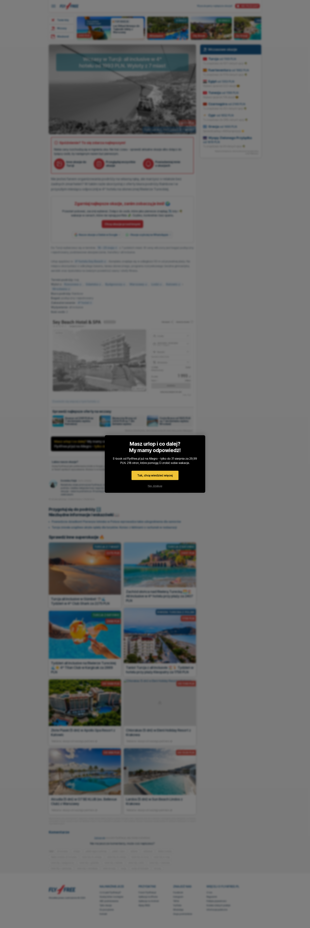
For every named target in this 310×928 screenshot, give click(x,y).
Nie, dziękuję (155, 485)
